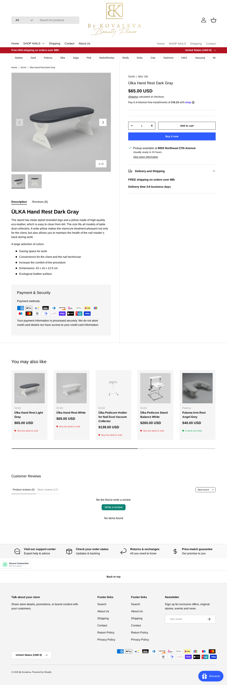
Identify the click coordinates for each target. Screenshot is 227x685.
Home (15, 43)
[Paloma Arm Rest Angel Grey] (197, 388)
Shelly (125, 57)
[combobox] (45, 20)
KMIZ (184, 57)
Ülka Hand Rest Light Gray (28, 414)
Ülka (62, 57)
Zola (152, 57)
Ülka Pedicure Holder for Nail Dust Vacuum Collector (112, 417)
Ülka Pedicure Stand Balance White (154, 414)
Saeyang (200, 57)
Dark (33, 57)
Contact (69, 43)
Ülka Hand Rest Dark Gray (42, 67)
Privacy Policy (106, 639)
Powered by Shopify (41, 672)
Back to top (114, 576)
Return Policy (105, 632)
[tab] (19, 202)
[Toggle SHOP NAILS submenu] (43, 43)
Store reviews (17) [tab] (47, 489)
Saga (76, 57)
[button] (213, 20)
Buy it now (171, 136)
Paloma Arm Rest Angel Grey (194, 414)
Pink (89, 57)
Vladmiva (168, 57)
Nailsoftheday (106, 57)
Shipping (54, 43)
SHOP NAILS (31, 43)
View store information (145, 156)
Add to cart (187, 125)
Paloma (48, 57)
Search (101, 604)
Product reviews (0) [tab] (24, 489)
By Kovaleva (25, 672)
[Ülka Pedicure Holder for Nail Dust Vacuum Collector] (113, 388)
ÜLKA (23, 67)
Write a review (114, 507)
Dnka (140, 57)
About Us (84, 43)
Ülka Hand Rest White (71, 412)
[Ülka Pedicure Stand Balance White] (155, 388)
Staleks (19, 57)
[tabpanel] (61, 242)
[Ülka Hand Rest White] (71, 388)
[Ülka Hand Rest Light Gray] (29, 388)
